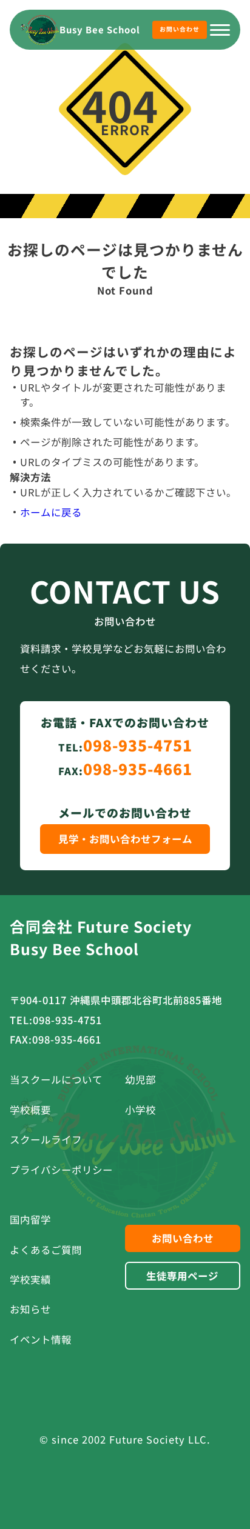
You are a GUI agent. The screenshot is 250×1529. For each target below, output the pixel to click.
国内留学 (30, 1219)
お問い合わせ (180, 29)
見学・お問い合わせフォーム (125, 838)
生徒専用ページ (182, 1275)
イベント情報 (41, 1339)
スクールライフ (46, 1139)
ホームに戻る (51, 512)
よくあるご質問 (46, 1249)
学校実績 (30, 1279)
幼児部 (140, 1079)
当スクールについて (56, 1079)
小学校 (140, 1109)
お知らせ (30, 1309)
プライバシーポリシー (61, 1169)
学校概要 (30, 1109)
